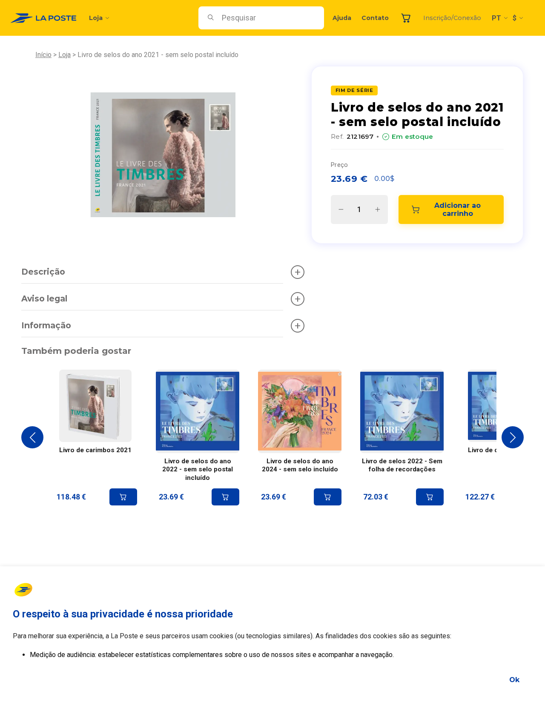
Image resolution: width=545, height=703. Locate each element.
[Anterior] (32, 437)
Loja (96, 18)
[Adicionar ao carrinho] (123, 496)
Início (43, 55)
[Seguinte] (513, 437)
